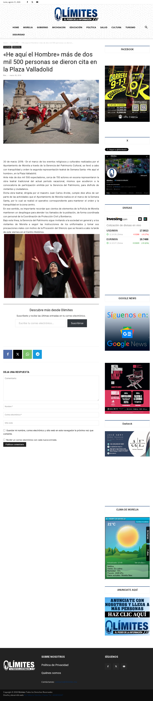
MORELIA (28, 27)
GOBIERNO (42, 27)
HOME (16, 27)
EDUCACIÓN (76, 27)
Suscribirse (77, 323)
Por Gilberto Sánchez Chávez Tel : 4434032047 (43, 695)
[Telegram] (37, 354)
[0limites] (76, 14)
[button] (146, 27)
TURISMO (130, 27)
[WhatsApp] (27, 354)
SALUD (103, 27)
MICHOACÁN (58, 27)
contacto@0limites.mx (66, 681)
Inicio (5, 42)
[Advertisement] (51, 152)
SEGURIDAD (19, 34)
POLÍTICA (91, 27)
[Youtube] (37, 2)
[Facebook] (27, 2)
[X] (32, 2)
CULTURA (116, 27)
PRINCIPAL (16, 47)
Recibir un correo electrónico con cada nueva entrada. (31, 440)
